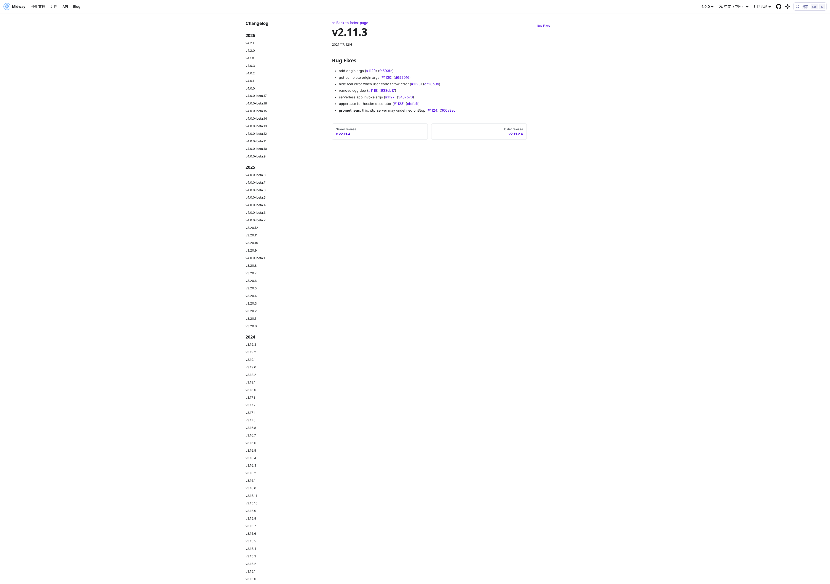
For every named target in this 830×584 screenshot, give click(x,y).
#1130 (386, 77)
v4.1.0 (250, 58)
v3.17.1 (250, 412)
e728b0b (431, 84)
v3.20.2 (251, 311)
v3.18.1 (250, 382)
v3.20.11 (252, 235)
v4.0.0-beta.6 (256, 190)
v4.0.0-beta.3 (256, 212)
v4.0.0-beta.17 (256, 96)
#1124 (432, 110)
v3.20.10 (252, 243)
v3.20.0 (251, 326)
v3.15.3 (251, 556)
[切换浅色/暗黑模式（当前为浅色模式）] (787, 6)
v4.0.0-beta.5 (256, 197)
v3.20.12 (252, 227)
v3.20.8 (251, 265)
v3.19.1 (250, 359)
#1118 (372, 90)
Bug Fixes (543, 25)
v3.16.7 (251, 435)
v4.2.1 (250, 43)
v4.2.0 (250, 50)
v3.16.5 (251, 450)
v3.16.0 (251, 488)
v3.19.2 (251, 352)
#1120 (371, 71)
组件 (53, 6)
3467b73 (405, 97)
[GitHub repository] (779, 6)
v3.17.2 (250, 405)
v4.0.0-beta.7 (255, 182)
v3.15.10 (251, 503)
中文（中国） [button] (734, 6)
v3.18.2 (251, 375)
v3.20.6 (251, 280)
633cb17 (388, 90)
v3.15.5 (251, 541)
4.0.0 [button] (705, 6)
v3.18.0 (251, 390)
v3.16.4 (251, 458)
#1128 (416, 84)
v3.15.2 (251, 564)
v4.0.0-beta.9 (256, 156)
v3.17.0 (250, 420)
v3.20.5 (251, 288)
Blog (76, 6)
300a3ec (448, 110)
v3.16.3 (251, 465)
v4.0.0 (250, 88)
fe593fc (385, 71)
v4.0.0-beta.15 (256, 111)
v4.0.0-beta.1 (255, 258)
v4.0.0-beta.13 (256, 126)
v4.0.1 (250, 81)
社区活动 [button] (761, 6)
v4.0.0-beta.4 (256, 205)
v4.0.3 (250, 65)
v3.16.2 (251, 473)
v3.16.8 (251, 428)
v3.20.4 (251, 296)
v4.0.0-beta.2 (256, 220)
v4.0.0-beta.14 (256, 118)
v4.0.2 (250, 73)
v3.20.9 (251, 250)
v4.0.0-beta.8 (256, 175)
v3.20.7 (251, 273)
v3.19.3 (251, 344)
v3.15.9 (251, 511)
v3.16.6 (251, 443)
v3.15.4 (251, 548)
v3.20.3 (251, 303)
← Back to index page (350, 23)
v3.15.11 (251, 495)
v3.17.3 (250, 397)
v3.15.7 (251, 526)
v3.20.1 (251, 318)
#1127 (389, 97)
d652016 (402, 77)
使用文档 (38, 6)
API (65, 6)
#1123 (398, 103)
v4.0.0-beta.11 (256, 141)
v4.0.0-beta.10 (256, 149)
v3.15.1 (250, 571)
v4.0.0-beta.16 (256, 103)
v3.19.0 (251, 367)
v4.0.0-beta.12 (256, 133)
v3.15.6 (251, 533)
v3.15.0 (251, 579)
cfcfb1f (412, 103)
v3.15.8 (251, 518)
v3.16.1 (250, 480)
